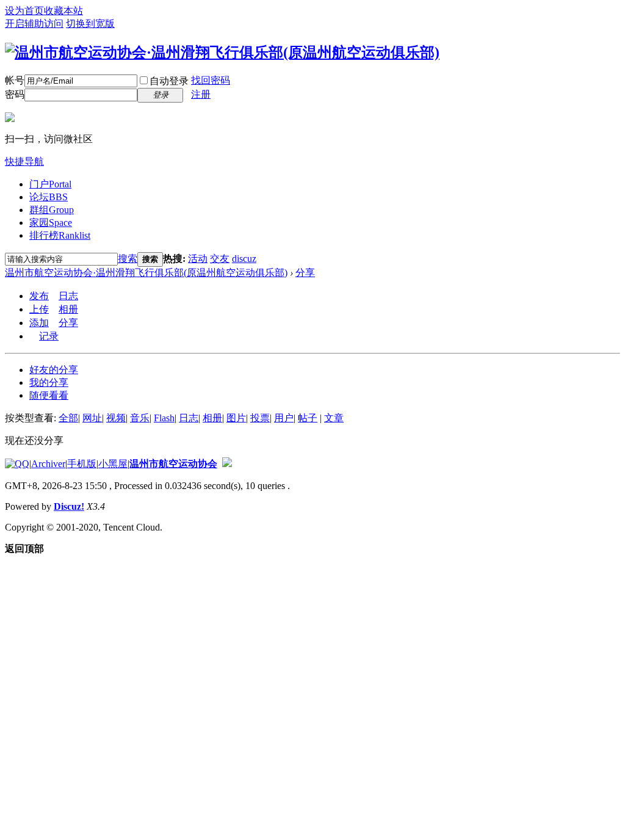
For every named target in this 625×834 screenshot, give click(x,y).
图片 (236, 418)
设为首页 (24, 10)
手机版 (81, 464)
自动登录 (169, 81)
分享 (305, 272)
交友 (219, 258)
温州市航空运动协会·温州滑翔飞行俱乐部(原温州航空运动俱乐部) (146, 272)
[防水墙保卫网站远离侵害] (227, 464)
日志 (68, 296)
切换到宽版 (90, 23)
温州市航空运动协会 (173, 464)
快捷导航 (24, 161)
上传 (39, 309)
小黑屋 (113, 464)
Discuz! (69, 506)
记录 (49, 336)
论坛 (48, 197)
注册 (201, 94)
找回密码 (210, 80)
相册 (68, 309)
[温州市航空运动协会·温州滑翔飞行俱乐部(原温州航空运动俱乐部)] (222, 52)
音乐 (140, 418)
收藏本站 (63, 10)
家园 (50, 222)
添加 (39, 322)
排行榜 (59, 235)
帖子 (307, 418)
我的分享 (48, 382)
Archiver (48, 464)
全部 (68, 418)
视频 (116, 418)
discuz (244, 258)
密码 (14, 94)
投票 (260, 418)
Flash (164, 418)
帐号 (14, 80)
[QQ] (17, 464)
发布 (39, 296)
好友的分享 (53, 369)
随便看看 (48, 395)
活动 (198, 258)
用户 (284, 418)
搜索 (127, 258)
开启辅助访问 (34, 23)
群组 (51, 210)
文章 (334, 418)
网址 (92, 418)
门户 (50, 184)
